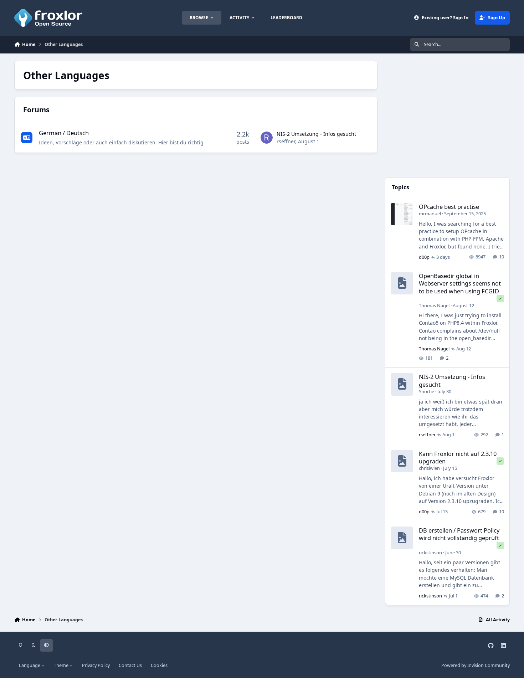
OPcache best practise (449, 206)
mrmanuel (430, 213)
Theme (62, 665)
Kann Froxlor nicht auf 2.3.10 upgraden (458, 457)
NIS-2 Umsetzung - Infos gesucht (316, 133)
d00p (424, 257)
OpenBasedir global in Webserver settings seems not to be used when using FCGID (460, 283)
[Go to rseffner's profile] (267, 138)
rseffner (286, 141)
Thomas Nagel (434, 305)
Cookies (159, 665)
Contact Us (130, 665)
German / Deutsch (64, 133)
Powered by (475, 665)
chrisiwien (429, 468)
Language (30, 665)
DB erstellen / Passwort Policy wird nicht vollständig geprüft (459, 534)
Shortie (426, 391)
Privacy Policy (96, 665)
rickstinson (430, 552)
